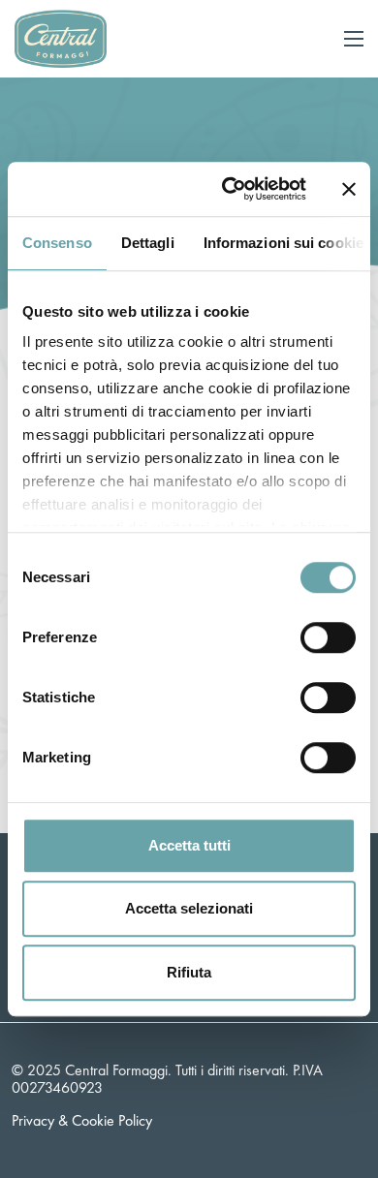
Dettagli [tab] (147, 242)
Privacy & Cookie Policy (82, 1120)
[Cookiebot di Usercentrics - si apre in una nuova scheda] (229, 189)
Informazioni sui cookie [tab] (283, 242)
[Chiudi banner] (349, 189)
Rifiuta (189, 972)
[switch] (328, 637)
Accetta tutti (189, 845)
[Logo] (61, 36)
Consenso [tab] (57, 242)
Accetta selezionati (189, 908)
